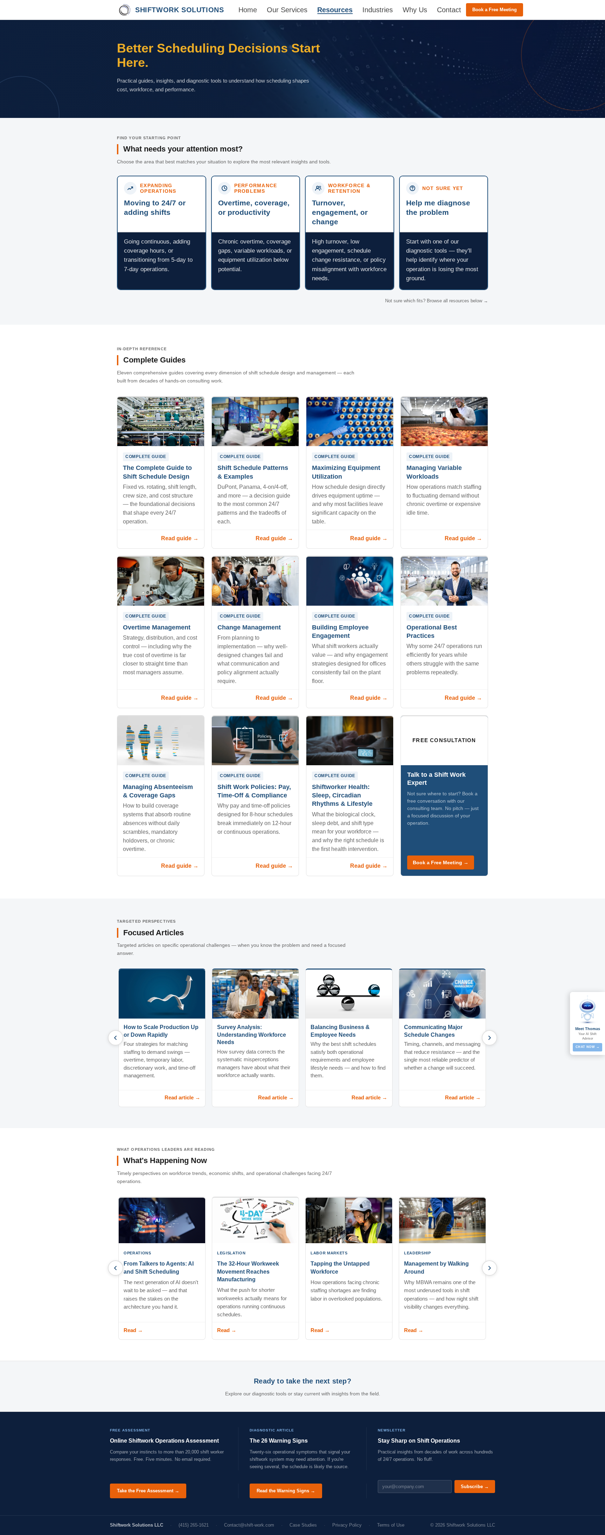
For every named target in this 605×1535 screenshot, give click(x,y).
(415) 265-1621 (194, 1525)
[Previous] (115, 1037)
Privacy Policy (347, 1525)
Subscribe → (475, 1486)
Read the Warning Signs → (286, 1490)
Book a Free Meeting (494, 9)
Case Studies (303, 1525)
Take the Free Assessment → (148, 1490)
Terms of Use (390, 1525)
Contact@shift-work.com (249, 1525)
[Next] (489, 1037)
